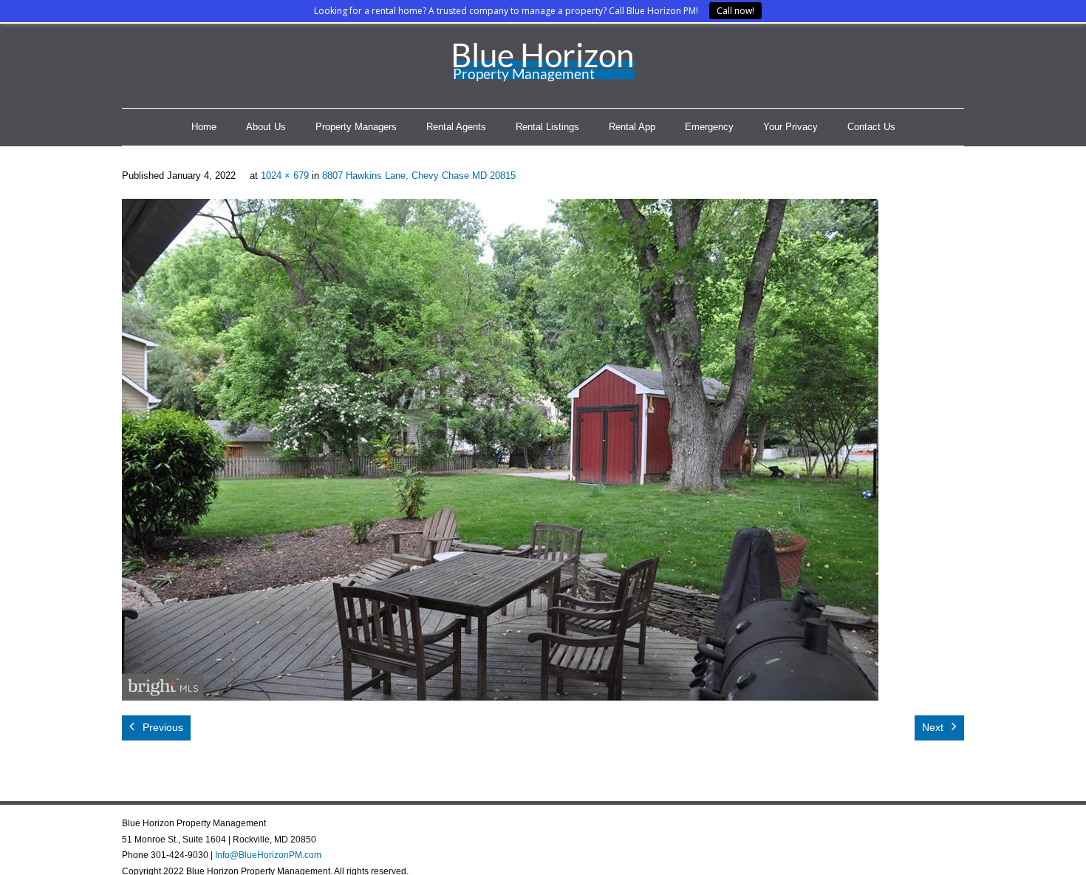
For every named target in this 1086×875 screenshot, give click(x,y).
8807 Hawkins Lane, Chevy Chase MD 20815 (419, 176)
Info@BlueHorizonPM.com (268, 855)
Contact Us (871, 126)
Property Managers (356, 126)
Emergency (709, 126)
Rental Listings (547, 126)
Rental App (632, 126)
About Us (266, 126)
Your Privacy (790, 126)
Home (203, 126)
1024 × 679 (285, 176)
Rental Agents (456, 126)
